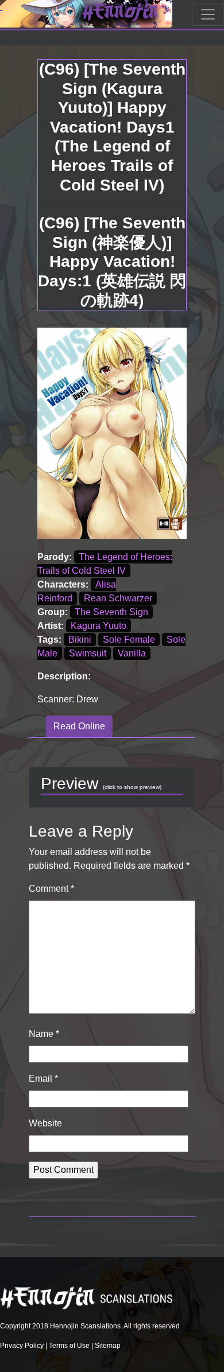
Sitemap (108, 1346)
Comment (51, 888)
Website (45, 1123)
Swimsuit (87, 653)
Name (44, 1034)
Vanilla (132, 653)
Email (43, 1078)
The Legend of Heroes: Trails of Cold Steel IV (104, 564)
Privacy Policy (22, 1346)
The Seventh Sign (111, 612)
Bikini (79, 639)
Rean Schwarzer (118, 598)
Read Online (79, 726)
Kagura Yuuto (98, 626)
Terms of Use (69, 1346)
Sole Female (129, 639)
